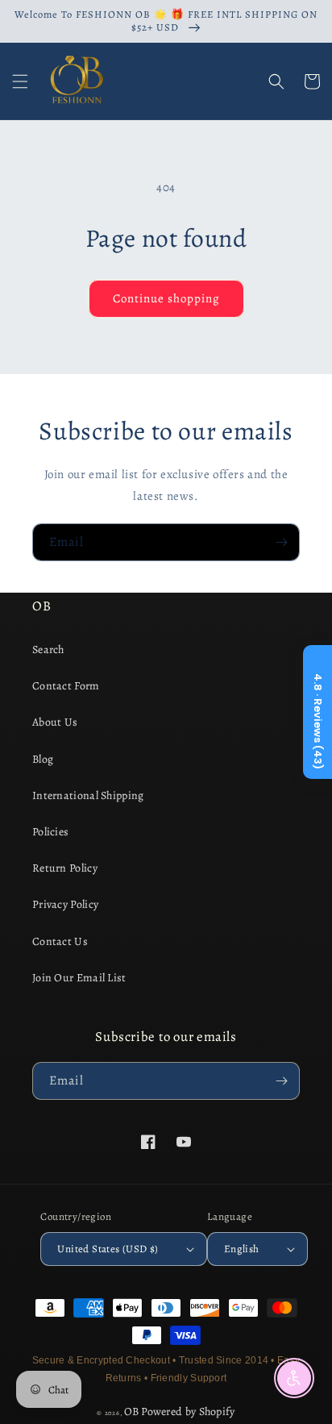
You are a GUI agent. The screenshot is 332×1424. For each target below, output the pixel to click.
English (241, 1248)
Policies (50, 831)
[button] (20, 81)
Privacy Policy (65, 904)
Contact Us (60, 941)
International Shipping (88, 795)
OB (131, 1411)
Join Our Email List (79, 977)
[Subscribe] (281, 542)
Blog (42, 759)
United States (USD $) (107, 1248)
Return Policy (65, 868)
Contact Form (66, 685)
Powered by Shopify (187, 1411)
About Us (54, 722)
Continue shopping (166, 298)
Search (48, 649)
